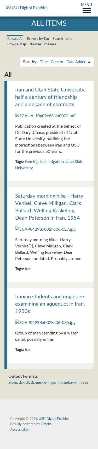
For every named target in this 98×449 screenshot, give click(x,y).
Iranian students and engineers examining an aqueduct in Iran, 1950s (50, 304)
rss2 (85, 383)
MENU (86, 5)
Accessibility (19, 429)
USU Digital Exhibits (54, 418)
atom (12, 383)
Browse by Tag (38, 38)
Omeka (46, 424)
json (55, 383)
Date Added (76, 62)
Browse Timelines (43, 44)
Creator (57, 62)
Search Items (62, 38)
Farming (31, 162)
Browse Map (16, 44)
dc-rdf (24, 383)
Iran (43, 162)
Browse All (15, 38)
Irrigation (56, 162)
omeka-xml (69, 383)
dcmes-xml (40, 383)
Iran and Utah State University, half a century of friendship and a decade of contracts (50, 97)
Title (44, 62)
